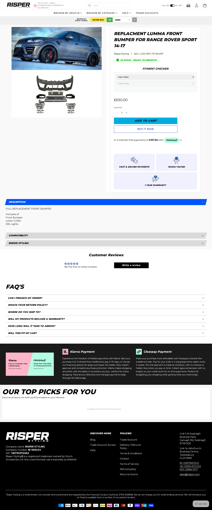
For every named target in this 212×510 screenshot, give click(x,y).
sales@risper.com (190, 474)
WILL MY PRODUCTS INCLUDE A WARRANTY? (36, 319)
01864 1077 (42, 8)
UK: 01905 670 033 (190, 466)
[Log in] (196, 5)
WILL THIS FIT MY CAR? (22, 333)
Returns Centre (129, 474)
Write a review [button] (131, 265)
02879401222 (57, 5)
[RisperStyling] (18, 5)
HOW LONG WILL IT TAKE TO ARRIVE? (31, 326)
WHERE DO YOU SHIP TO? (24, 312)
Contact (124, 458)
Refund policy (128, 469)
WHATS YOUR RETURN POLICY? (27, 305)
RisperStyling (121, 53)
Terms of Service (129, 464)
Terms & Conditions (131, 453)
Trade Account (128, 439)
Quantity (118, 107)
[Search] (134, 19)
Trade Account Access (103, 445)
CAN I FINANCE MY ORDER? (25, 298)
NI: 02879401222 (189, 463)
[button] (108, 5)
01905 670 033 (43, 5)
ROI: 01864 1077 (189, 469)
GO (109, 20)
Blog (92, 439)
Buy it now (145, 129)
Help (93, 450)
